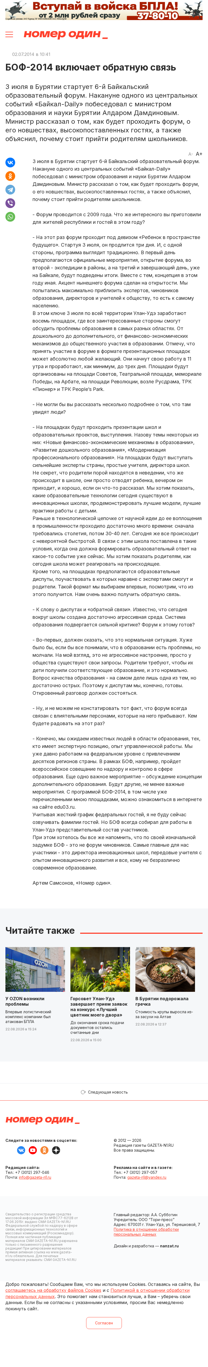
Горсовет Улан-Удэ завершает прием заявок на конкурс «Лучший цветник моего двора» (98, 1007)
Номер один (66, 35)
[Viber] (10, 203)
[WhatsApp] (10, 217)
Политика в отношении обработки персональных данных (146, 1232)
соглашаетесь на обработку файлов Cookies (53, 1290)
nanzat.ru (169, 1246)
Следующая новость (108, 1092)
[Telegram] (10, 190)
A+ (199, 154)
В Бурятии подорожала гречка (161, 1001)
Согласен (104, 1323)
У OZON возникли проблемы (24, 1001)
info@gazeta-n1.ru (35, 1177)
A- (190, 154)
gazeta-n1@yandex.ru (146, 1177)
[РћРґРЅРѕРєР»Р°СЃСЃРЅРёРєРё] (10, 176)
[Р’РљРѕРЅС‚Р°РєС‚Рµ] (10, 162)
